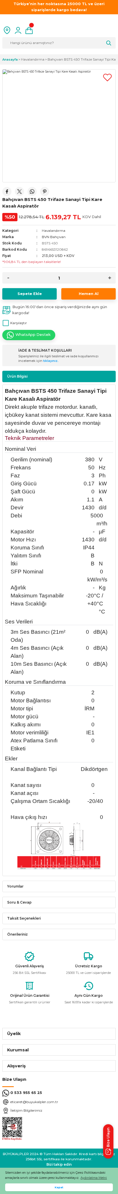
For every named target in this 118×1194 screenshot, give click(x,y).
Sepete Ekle (29, 294)
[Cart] (29, 30)
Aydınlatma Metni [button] (93, 1178)
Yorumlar (15, 886)
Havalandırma (53, 230)
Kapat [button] (59, 1187)
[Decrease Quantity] (8, 277)
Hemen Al (89, 294)
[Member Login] (18, 30)
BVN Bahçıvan (54, 237)
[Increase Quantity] (109, 277)
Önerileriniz (17, 934)
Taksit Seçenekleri (24, 918)
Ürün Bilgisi (17, 376)
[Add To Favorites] (107, 77)
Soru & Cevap (19, 902)
